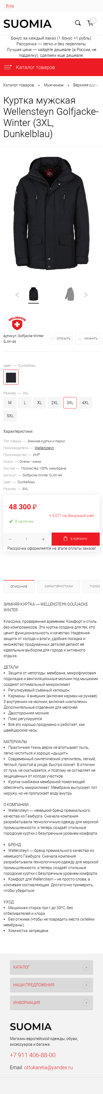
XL (39, 403)
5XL (10, 416)
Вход (10, 6)
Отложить (64, 338)
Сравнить (91, 338)
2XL (54, 403)
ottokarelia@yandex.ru (48, 1067)
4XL (85, 403)
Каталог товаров (35, 67)
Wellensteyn (44, 448)
